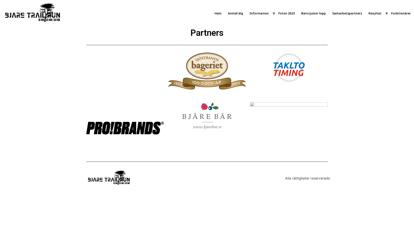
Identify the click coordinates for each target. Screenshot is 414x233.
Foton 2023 (286, 13)
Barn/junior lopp (313, 13)
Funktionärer (401, 13)
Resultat (375, 13)
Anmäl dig (235, 13)
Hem (218, 13)
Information (259, 13)
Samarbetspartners (347, 13)
